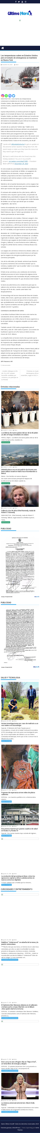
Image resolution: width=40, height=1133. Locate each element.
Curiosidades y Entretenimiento (10, 959)
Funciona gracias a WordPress (10, 1128)
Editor (17, 64)
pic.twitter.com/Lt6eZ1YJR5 (18, 161)
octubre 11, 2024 (7, 430)
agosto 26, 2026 (7, 826)
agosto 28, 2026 (7, 721)
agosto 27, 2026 (7, 790)
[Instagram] (2, 95)
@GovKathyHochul (17, 144)
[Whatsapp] (6, 95)
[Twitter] (13, 95)
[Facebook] (10, 95)
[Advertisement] (20, 34)
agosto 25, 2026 (7, 873)
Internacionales (6, 365)
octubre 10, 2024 (7, 508)
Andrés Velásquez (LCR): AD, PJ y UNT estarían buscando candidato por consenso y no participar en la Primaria (9, 375)
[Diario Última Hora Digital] (2, 47)
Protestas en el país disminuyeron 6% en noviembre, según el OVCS (30, 373)
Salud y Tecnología (6, 741)
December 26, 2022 (21, 164)
